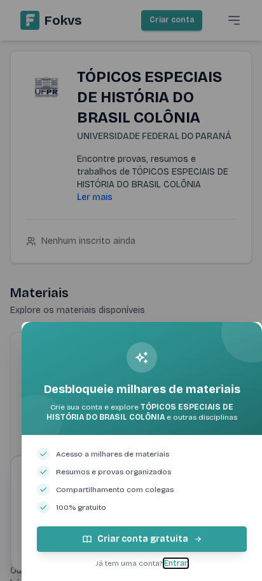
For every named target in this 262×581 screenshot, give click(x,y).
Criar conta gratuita (142, 538)
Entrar (176, 563)
